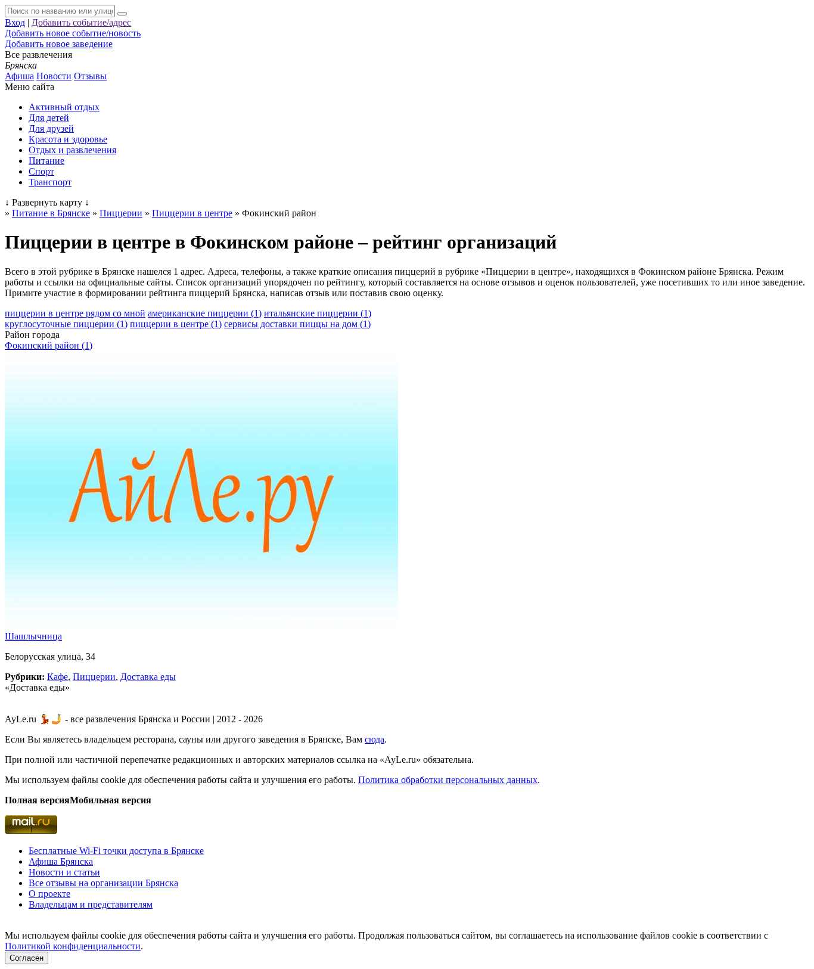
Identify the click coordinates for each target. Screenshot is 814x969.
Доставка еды (148, 677)
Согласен (27, 958)
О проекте (49, 894)
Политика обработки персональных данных (448, 780)
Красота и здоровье (68, 139)
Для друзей (51, 128)
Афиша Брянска (61, 861)
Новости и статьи (64, 872)
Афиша (19, 76)
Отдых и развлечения (72, 150)
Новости (54, 76)
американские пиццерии (205, 313)
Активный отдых (64, 107)
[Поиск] (122, 13)
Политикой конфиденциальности (73, 946)
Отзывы (90, 76)
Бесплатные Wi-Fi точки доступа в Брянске (116, 851)
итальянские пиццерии (317, 313)
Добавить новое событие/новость (73, 33)
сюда (374, 739)
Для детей (49, 118)
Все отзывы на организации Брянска (103, 883)
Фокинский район (48, 345)
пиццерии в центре (176, 324)
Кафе (57, 677)
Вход (15, 22)
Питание (46, 161)
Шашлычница (33, 636)
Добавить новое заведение (59, 44)
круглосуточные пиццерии (66, 324)
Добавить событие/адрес (81, 22)
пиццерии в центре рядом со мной (75, 313)
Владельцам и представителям (91, 904)
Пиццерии (94, 677)
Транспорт (50, 182)
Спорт (41, 171)
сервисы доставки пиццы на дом (297, 324)
